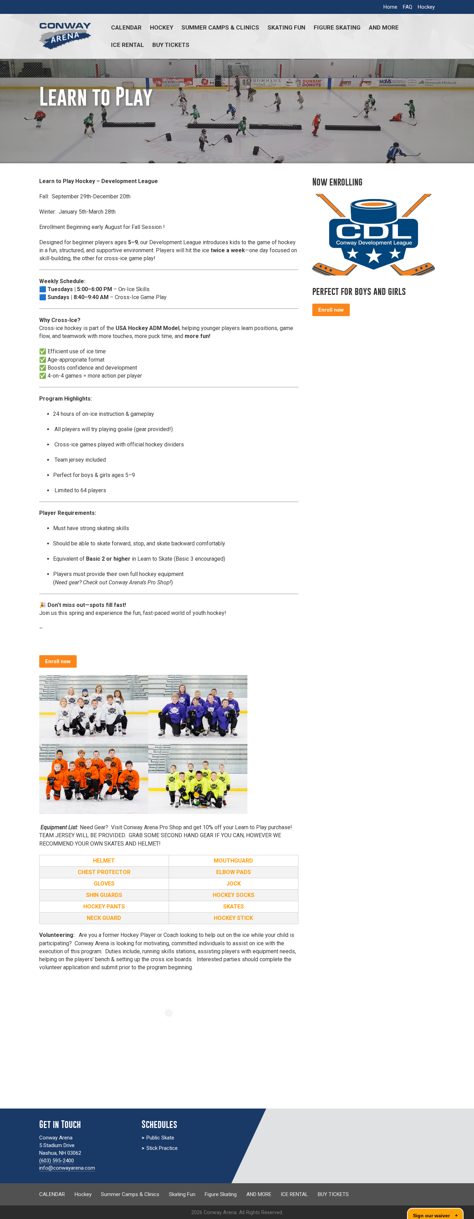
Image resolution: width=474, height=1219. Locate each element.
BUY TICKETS (170, 44)
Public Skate (160, 1138)
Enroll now (58, 661)
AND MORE (384, 27)
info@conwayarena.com (67, 1168)
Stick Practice (162, 1148)
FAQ (407, 7)
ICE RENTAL (127, 44)
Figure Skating (337, 27)
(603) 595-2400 (56, 1161)
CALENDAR (126, 27)
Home (390, 7)
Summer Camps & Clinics (220, 27)
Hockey (426, 7)
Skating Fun (286, 27)
